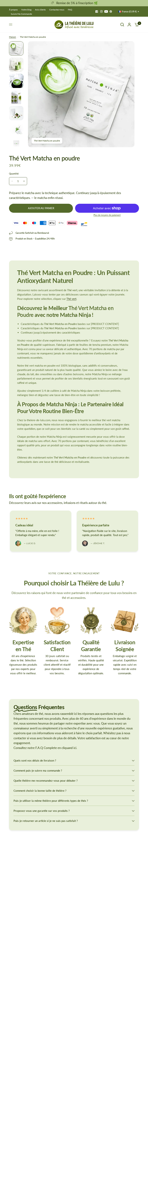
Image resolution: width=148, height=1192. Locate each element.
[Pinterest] (110, 11)
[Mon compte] (129, 24)
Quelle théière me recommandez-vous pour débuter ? (46, 780)
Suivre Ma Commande (21, 14)
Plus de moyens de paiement (107, 215)
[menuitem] (14, 9)
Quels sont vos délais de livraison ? (35, 760)
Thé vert (71, 298)
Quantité (14, 173)
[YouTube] (106, 11)
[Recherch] (122, 24)
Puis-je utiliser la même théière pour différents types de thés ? (51, 800)
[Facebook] (96, 11)
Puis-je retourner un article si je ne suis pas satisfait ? (46, 820)
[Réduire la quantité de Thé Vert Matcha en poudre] (12, 181)
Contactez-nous (56, 9)
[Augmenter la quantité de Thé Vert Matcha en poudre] (24, 181)
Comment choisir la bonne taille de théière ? (40, 790)
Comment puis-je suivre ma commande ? (38, 770)
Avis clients (40, 9)
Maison (12, 37)
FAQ (70, 9)
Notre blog (26, 9)
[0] (136, 24)
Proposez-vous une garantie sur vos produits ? (42, 810)
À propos (13, 9)
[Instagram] (101, 11)
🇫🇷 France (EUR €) (127, 11)
